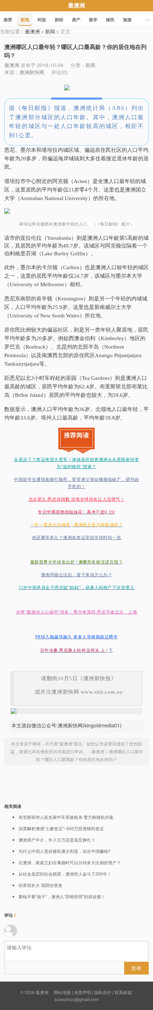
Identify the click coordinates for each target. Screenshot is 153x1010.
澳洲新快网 (31, 72)
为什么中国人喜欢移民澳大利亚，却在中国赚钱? (65, 851)
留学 (93, 19)
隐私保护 (102, 992)
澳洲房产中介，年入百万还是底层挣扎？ (57, 840)
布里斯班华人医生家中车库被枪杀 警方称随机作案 (66, 817)
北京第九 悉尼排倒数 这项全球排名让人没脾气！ (76, 499)
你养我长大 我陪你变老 (40, 885)
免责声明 (82, 992)
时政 (42, 19)
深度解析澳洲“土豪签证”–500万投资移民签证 (61, 828)
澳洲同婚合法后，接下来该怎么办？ (76, 574)
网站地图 (62, 992)
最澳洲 (76, 5)
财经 (59, 19)
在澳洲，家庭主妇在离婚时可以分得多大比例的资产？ (70, 862)
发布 (136, 967)
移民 (110, 19)
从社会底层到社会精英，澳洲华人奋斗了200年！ (65, 874)
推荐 (8, 19)
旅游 (127, 19)
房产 (76, 19)
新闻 (25, 19)
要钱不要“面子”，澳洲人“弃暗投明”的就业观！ (62, 896)
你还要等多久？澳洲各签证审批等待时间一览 (76, 537)
